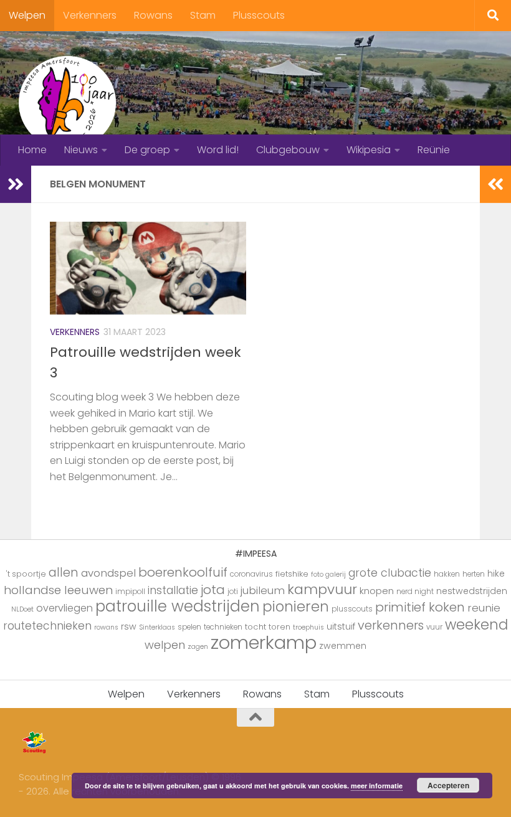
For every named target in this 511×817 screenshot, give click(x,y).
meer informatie (377, 785)
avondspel (108, 572)
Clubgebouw (288, 150)
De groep (147, 150)
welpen (165, 645)
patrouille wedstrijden (177, 606)
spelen (189, 627)
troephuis (308, 627)
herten (473, 574)
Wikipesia (368, 150)
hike (496, 573)
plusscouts (352, 609)
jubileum (263, 590)
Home (32, 150)
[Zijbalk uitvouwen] (15, 184)
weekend (476, 625)
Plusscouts (259, 15)
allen (64, 572)
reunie (483, 607)
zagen (198, 646)
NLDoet (22, 609)
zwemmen (342, 646)
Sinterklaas (157, 627)
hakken (447, 574)
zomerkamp (264, 642)
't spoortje (26, 574)
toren (279, 626)
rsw (128, 626)
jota (213, 589)
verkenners (391, 625)
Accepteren (448, 785)
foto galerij (328, 574)
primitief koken (420, 607)
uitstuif (341, 626)
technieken (223, 627)
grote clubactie (389, 572)
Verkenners (90, 15)
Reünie (434, 150)
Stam (203, 15)
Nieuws (81, 150)
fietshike (291, 574)
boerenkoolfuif (182, 572)
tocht (255, 627)
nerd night (415, 592)
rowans (106, 627)
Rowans (153, 15)
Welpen (27, 15)
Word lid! (218, 150)
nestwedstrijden (471, 591)
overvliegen (64, 608)
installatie (173, 590)
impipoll (130, 592)
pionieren (295, 606)
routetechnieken (47, 625)
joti (232, 592)
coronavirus (251, 574)
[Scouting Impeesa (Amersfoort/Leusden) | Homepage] (67, 102)
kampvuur (322, 589)
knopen (377, 590)
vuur (434, 627)
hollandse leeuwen (58, 590)
